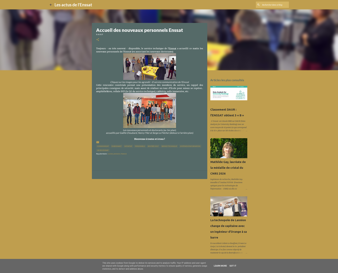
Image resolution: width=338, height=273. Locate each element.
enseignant (116, 146)
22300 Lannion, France (117, 154)
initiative (128, 146)
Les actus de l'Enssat (73, 4)
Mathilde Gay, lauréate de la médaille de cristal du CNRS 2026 (228, 167)
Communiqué (103, 146)
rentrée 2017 (153, 146)
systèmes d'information (190, 146)
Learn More (220, 266)
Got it (232, 266)
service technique (169, 146)
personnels (140, 146)
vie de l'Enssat (103, 150)
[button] (97, 40)
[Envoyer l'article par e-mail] (97, 143)
